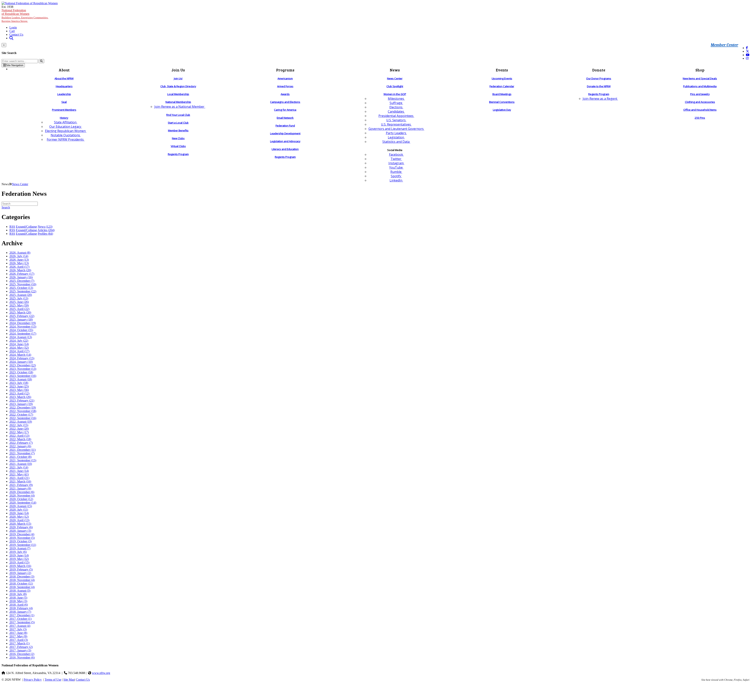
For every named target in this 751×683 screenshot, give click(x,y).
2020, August (20, 506)
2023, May (19, 390)
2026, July (18, 256)
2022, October (21, 414)
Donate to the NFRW (599, 86)
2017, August (19, 625)
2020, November (22, 495)
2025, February (21, 316)
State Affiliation (65, 122)
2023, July (18, 383)
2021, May (19, 474)
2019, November (22, 537)
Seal (64, 102)
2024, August (20, 337)
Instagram (396, 163)
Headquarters (64, 86)
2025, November (22, 284)
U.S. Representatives (396, 124)
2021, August (20, 464)
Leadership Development (285, 133)
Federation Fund (285, 125)
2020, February (21, 527)
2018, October (21, 583)
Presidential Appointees (396, 116)
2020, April (19, 520)
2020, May (19, 516)
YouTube (396, 167)
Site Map (69, 679)
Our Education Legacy (65, 126)
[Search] (41, 61)
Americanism (285, 78)
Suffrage (396, 103)
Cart (12, 31)
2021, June (19, 471)
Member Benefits (178, 130)
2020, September (22, 502)
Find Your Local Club (178, 115)
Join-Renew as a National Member (179, 106)
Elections (396, 107)
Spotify (396, 176)
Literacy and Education (285, 149)
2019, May (19, 559)
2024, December (22, 323)
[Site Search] (11, 38)
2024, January (21, 361)
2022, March (20, 439)
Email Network (285, 118)
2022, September (22, 418)
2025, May (19, 305)
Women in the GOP (395, 94)
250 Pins (700, 118)
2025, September (22, 291)
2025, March (20, 312)
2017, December (21, 615)
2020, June (19, 513)
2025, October (21, 287)
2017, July (18, 629)
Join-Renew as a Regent (600, 98)
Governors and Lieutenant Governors (396, 129)
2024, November (22, 326)
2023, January (21, 404)
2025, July (18, 298)
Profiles (45, 233)
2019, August (19, 548)
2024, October (21, 330)
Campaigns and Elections (285, 102)
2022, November (22, 411)
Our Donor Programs (598, 78)
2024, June (19, 344)
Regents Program (178, 154)
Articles (46, 230)
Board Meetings (501, 94)
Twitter (396, 159)
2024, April (19, 351)
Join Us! (178, 78)
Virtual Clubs (178, 146)
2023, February (21, 400)
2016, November (22, 657)
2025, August (20, 295)
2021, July (18, 467)
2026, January (21, 277)
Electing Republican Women (65, 131)
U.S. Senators (396, 120)
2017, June (18, 632)
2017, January (20, 650)
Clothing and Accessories (700, 102)
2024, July (18, 340)
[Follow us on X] (747, 51)
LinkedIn (396, 180)
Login (13, 27)
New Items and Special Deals (700, 78)
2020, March (20, 523)
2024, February (21, 358)
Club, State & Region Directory (178, 86)
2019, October (20, 541)
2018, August (19, 590)
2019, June (19, 555)
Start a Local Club (178, 122)
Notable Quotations (66, 135)
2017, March (19, 643)
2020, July (18, 509)
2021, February (21, 485)
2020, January (20, 530)
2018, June (18, 597)
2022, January (20, 446)
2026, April (19, 266)
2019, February (21, 569)
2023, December (22, 365)
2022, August (20, 421)
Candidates (396, 111)
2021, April (19, 478)
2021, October (20, 456)
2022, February (21, 442)
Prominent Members (64, 109)
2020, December (21, 492)
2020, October (21, 499)
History (64, 118)
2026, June (19, 259)
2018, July (18, 594)
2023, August (20, 379)
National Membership (178, 102)
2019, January (20, 573)
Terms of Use (53, 679)
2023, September (22, 375)
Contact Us (16, 34)
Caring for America (285, 109)
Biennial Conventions (502, 102)
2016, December (21, 654)
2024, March (20, 354)
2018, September (22, 587)
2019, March (20, 566)
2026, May (19, 263)
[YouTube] (747, 55)
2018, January (20, 611)
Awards (285, 94)
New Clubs (178, 138)
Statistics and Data (396, 141)
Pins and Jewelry (700, 94)
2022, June (19, 428)
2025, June (19, 302)
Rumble (396, 172)
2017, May (18, 636)
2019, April (19, 562)
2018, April (18, 604)
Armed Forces (285, 86)
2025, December (21, 280)
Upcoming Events (502, 78)
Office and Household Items (700, 109)
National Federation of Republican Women (25, 15)
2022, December (22, 407)
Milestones (396, 98)
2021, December (22, 449)
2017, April (18, 640)
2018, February (21, 608)
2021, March (20, 481)
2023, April (19, 393)
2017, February (21, 647)
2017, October (20, 618)
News (45, 226)
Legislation (396, 137)
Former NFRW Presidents (65, 139)
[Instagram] (747, 58)
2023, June (19, 386)
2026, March (20, 270)
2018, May (18, 601)
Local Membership (178, 94)
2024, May (19, 347)
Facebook (396, 154)
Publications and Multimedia (700, 86)
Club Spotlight (394, 86)
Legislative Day (502, 109)
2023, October (21, 372)
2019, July (18, 552)
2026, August (19, 252)
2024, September (22, 333)
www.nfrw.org (101, 673)
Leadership (64, 94)
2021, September (22, 460)
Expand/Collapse (26, 226)
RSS (12, 226)
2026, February (21, 273)
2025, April (19, 309)
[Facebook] (747, 47)
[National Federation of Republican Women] (30, 3)
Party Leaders (396, 133)
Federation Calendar (502, 86)
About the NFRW (64, 78)
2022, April (19, 435)
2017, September (22, 622)
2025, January (21, 319)
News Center (394, 78)
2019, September (22, 544)
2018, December (21, 576)
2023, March (20, 397)
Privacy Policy (33, 679)
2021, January (20, 488)
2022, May (19, 432)
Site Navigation (14, 65)
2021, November (22, 453)
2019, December (21, 534)
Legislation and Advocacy (285, 141)
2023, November (22, 368)
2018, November (22, 580)
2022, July (18, 425)
